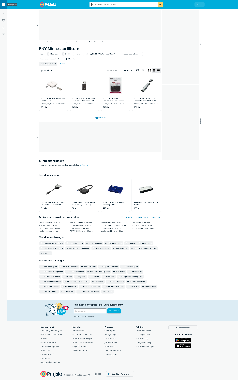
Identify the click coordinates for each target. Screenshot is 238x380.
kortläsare (84, 165)
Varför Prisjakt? (79, 330)
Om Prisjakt (109, 330)
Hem (40, 42)
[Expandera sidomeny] (3, 13)
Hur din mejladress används (84, 316)
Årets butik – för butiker (83, 342)
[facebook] (99, 374)
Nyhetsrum (109, 346)
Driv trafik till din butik (82, 334)
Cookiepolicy (142, 338)
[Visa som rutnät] (149, 70)
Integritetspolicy (143, 342)
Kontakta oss (110, 338)
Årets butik (45, 350)
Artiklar (43, 338)
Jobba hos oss (110, 342)
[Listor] (3, 20)
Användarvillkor (143, 330)
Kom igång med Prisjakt (51, 330)
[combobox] (123, 4)
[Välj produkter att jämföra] (137, 70)
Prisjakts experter (48, 342)
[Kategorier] (3, 4)
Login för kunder (79, 346)
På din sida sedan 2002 (51, 334)
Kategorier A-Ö (47, 354)
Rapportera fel (100, 118)
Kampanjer (45, 358)
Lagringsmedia (67, 42)
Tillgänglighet (110, 354)
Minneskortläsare (82, 42)
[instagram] (95, 374)
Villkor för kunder (80, 350)
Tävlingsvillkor (143, 334)
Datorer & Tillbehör (52, 42)
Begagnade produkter (50, 362)
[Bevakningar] (3, 27)
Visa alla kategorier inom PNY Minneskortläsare (141, 217)
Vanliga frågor (110, 334)
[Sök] (160, 4)
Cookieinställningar (145, 346)
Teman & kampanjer (49, 346)
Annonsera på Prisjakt (82, 338)
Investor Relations (112, 350)
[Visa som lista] (154, 70)
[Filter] (3, 34)
